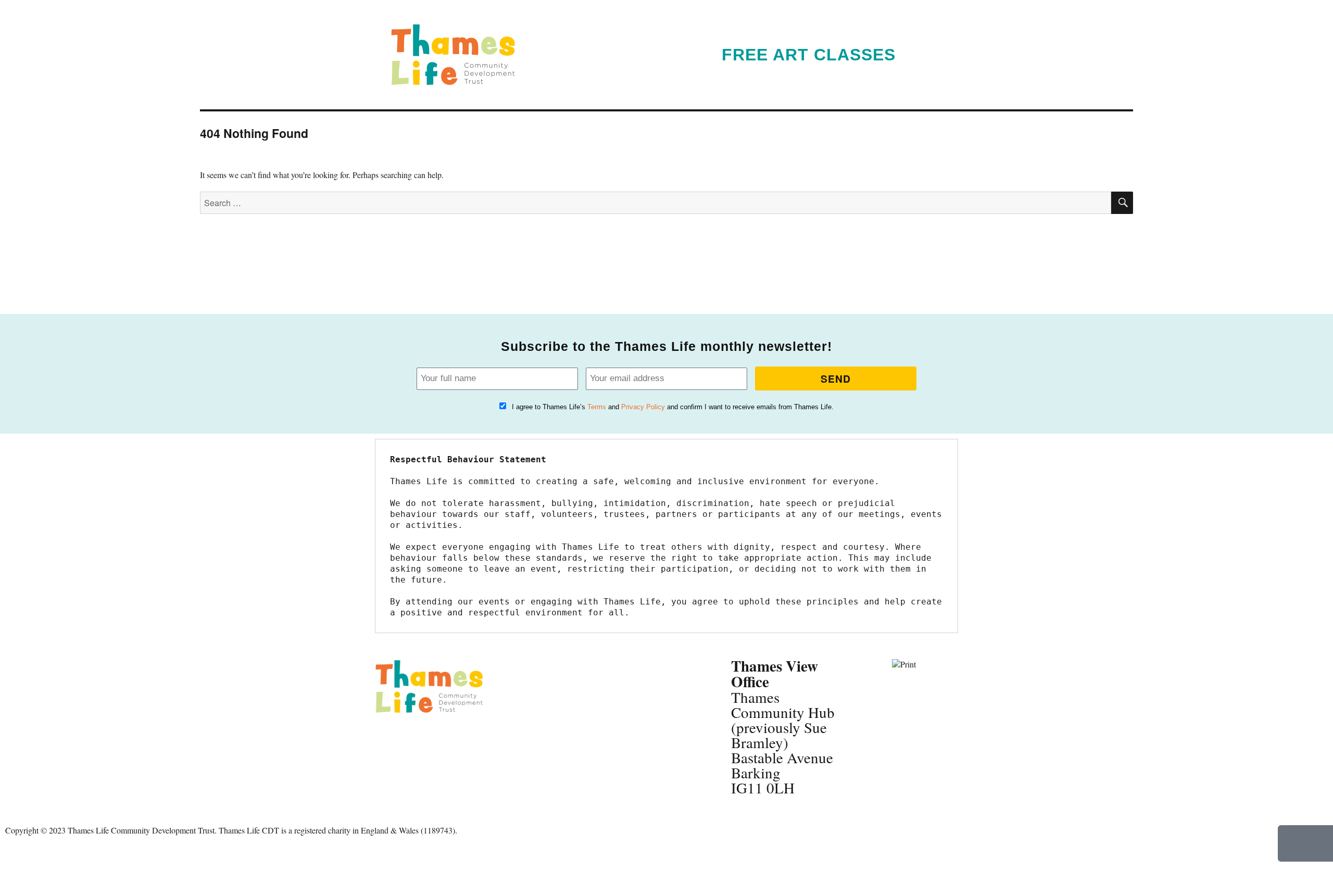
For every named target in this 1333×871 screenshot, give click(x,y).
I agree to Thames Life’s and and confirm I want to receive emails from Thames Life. (673, 407)
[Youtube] (388, 767)
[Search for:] (655, 202)
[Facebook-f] (388, 738)
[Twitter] (416, 738)
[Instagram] (444, 738)
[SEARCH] (1122, 203)
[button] (934, 54)
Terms (596, 407)
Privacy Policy (643, 407)
